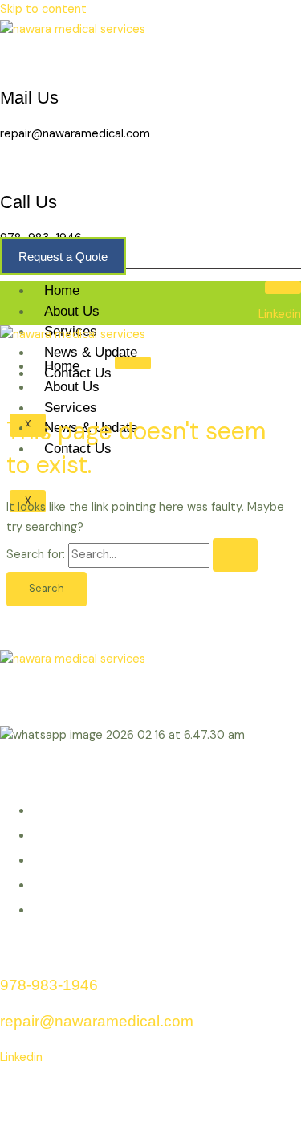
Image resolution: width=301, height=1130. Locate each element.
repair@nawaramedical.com (75, 133)
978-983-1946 (49, 985)
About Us (72, 311)
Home (61, 290)
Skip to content (43, 9)
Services (70, 407)
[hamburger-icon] (283, 287)
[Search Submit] (235, 555)
